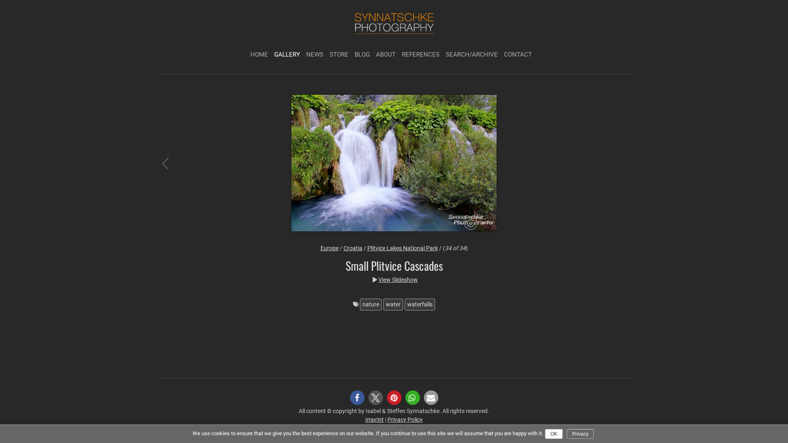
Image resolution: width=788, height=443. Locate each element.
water (393, 304)
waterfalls (420, 304)
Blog (362, 54)
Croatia (353, 248)
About (386, 54)
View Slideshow (398, 279)
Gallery (287, 54)
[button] (357, 397)
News (314, 54)
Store (339, 54)
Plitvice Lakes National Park (402, 248)
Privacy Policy (405, 419)
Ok (553, 434)
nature (370, 304)
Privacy (580, 434)
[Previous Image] (172, 164)
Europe (330, 248)
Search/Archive (472, 54)
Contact (518, 54)
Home (259, 54)
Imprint (374, 419)
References (421, 54)
